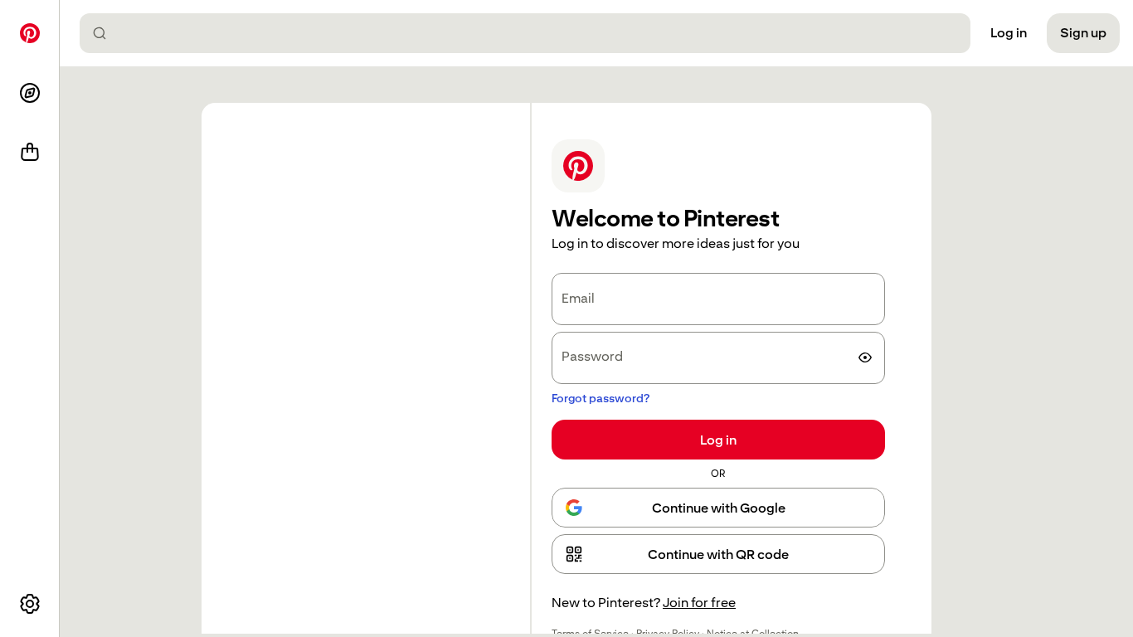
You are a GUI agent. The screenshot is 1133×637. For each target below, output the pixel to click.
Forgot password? (600, 398)
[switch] (865, 357)
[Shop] (30, 153)
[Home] (30, 33)
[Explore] (30, 93)
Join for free (699, 602)
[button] (718, 554)
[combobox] (532, 33)
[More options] (30, 604)
